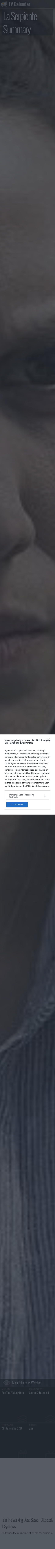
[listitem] (27, 796)
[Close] (49, 741)
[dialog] (27, 774)
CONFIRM (17, 804)
